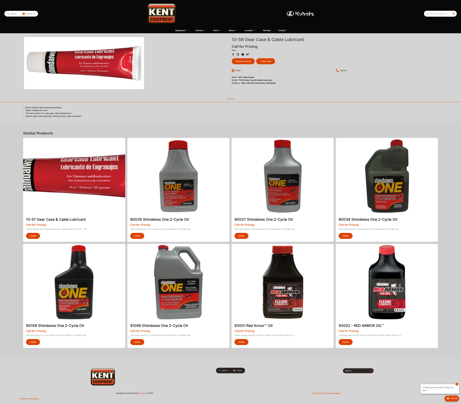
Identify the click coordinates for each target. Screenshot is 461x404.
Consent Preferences (29, 399)
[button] (11, 14)
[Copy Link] (247, 54)
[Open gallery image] (84, 63)
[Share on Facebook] (233, 54)
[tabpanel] (126, 63)
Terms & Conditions (332, 393)
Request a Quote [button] (243, 61)
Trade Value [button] (265, 61)
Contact (282, 30)
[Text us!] (452, 398)
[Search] (371, 370)
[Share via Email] (242, 54)
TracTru (143, 393)
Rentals (266, 30)
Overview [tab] (230, 99)
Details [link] (33, 236)
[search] (454, 13)
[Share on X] (238, 54)
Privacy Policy (317, 393)
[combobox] (440, 14)
